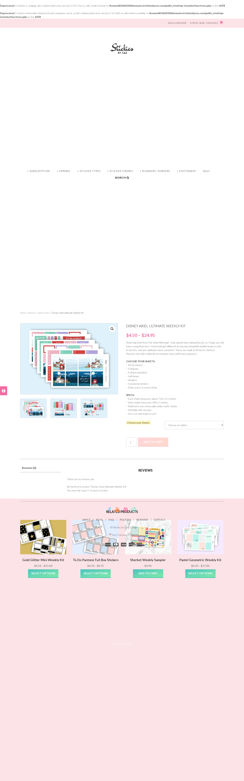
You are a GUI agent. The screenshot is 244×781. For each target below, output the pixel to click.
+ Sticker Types (88, 170)
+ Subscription (38, 170)
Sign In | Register (177, 23)
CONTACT (159, 519)
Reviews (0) (29, 467)
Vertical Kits (44, 312)
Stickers (32, 312)
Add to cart (153, 441)
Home (23, 312)
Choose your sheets (138, 422)
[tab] (40, 468)
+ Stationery (186, 170)
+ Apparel (64, 170)
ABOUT (86, 519)
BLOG (99, 519)
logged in (85, 490)
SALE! (206, 170)
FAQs (111, 519)
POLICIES (125, 519)
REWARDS (142, 519)
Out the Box (126, 644)
